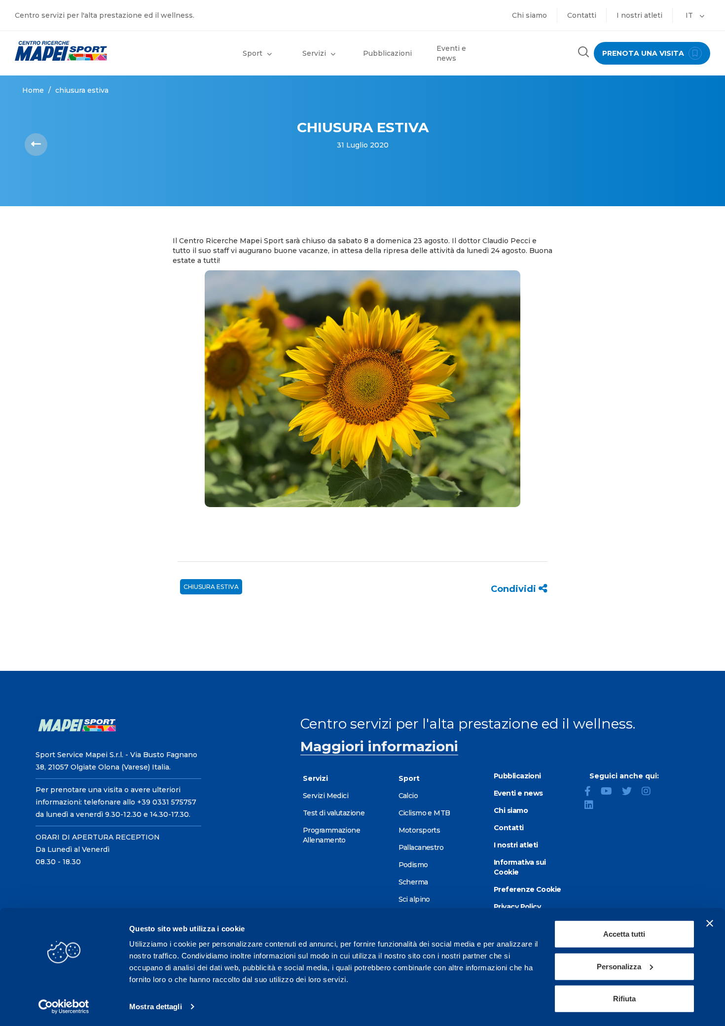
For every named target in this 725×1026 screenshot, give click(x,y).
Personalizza (619, 966)
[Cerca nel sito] (583, 53)
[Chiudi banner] (709, 923)
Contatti (581, 15)
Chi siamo (529, 15)
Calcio (408, 795)
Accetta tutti (624, 934)
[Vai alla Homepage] (90, 51)
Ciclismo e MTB (424, 812)
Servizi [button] (314, 53)
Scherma (413, 882)
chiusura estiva (211, 586)
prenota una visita (644, 53)
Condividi (515, 589)
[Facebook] (591, 792)
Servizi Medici (325, 795)
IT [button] (690, 15)
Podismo (413, 864)
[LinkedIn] (592, 806)
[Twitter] (631, 792)
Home (33, 90)
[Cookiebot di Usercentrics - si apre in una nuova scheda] (64, 1006)
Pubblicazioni (387, 53)
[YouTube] (610, 792)
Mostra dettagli (155, 1006)
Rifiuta (624, 998)
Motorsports (419, 830)
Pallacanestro (421, 847)
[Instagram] (650, 792)
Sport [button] (252, 53)
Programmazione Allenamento (331, 835)
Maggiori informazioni (379, 746)
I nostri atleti (639, 15)
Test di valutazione (333, 812)
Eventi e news (451, 53)
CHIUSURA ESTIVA (82, 90)
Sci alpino (414, 899)
